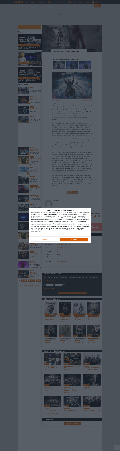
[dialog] (60, 225)
